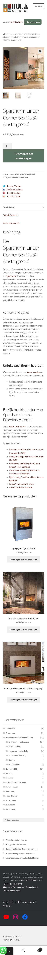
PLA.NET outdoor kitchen (16, 782)
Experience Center (17, 426)
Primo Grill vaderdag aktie (16, 840)
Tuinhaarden (14, 764)
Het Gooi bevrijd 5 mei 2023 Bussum (20, 853)
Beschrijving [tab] (8, 207)
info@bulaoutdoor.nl (12, 883)
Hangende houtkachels (18, 751)
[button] (40, 51)
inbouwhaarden (33, 372)
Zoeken (23, 950)
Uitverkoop (10, 728)
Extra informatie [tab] (10, 215)
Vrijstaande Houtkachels (19, 742)
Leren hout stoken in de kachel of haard (22, 858)
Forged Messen (12, 787)
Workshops (10, 805)
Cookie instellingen (11, 890)
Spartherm (11, 276)
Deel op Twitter (14, 186)
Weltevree (10, 791)
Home (8, 34)
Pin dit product (13, 193)
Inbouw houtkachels (11, 37)
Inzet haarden (14, 746)
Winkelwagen (36, 948)
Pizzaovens (10, 733)
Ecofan (12, 760)
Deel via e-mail (13, 196)
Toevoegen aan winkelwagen (23, 156)
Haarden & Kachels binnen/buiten (25, 34)
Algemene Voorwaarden (13, 887)
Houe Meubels (11, 796)
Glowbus (9, 778)
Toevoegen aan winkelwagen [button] (23, 559)
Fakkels (9, 773)
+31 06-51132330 (16, 22)
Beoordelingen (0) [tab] (11, 223)
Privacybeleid (32, 887)
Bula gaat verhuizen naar (16, 844)
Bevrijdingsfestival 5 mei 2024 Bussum (21, 849)
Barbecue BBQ (11, 769)
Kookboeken (11, 800)
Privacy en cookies (11, 939)
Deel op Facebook (15, 189)
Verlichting (10, 809)
